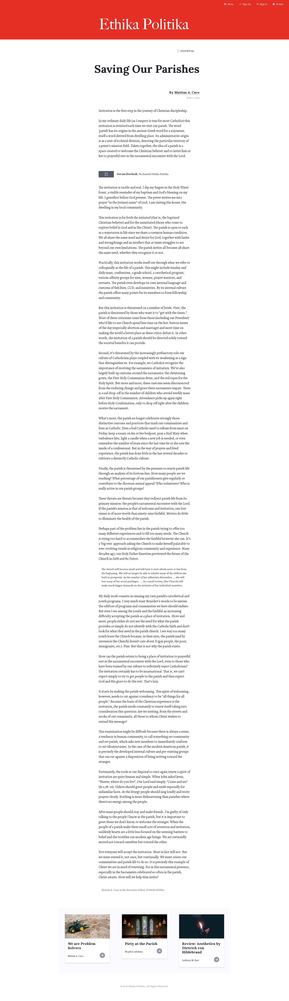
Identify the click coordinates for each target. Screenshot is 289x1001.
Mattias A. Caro (186, 92)
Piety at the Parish (141, 943)
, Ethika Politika (142, 174)
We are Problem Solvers (81, 945)
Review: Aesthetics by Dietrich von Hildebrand (201, 947)
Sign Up (247, 4)
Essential (187, 51)
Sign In (263, 4)
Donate (280, 4)
